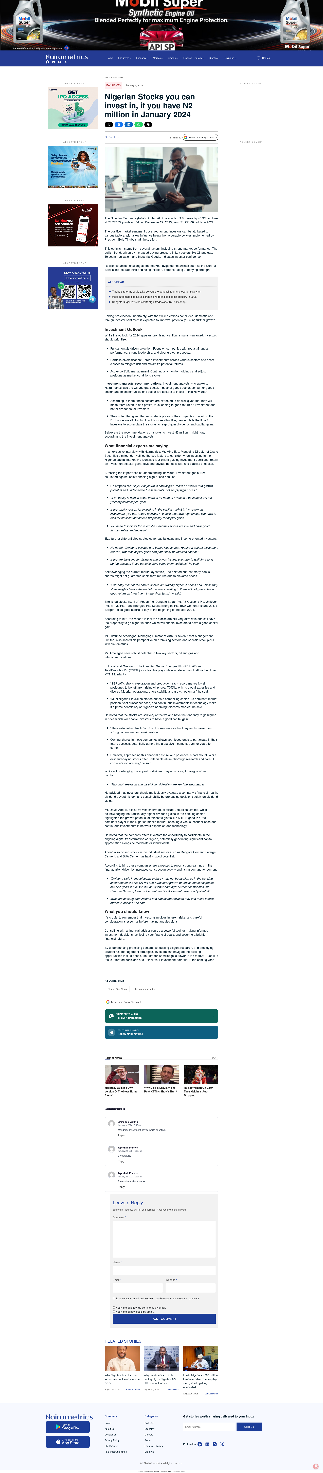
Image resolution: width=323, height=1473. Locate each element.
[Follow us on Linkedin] (53, 62)
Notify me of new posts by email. (135, 1312)
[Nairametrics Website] (67, 56)
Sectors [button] (172, 58)
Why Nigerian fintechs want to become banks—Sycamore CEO (122, 1379)
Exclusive (149, 1423)
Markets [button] (157, 58)
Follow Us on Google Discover (203, 137)
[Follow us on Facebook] (47, 62)
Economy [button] (141, 58)
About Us (109, 1428)
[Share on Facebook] (119, 124)
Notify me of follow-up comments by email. (141, 1307)
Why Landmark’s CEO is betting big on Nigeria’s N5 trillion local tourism (160, 1379)
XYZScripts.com (178, 1471)
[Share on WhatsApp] (138, 124)
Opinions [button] (229, 58)
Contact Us (110, 1434)
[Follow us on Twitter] (65, 62)
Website (171, 1280)
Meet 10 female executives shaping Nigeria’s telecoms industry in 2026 (154, 297)
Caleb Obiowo (172, 1389)
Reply (121, 1135)
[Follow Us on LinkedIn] (207, 1444)
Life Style (149, 1451)
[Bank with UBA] (73, 225)
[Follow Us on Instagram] (214, 1444)
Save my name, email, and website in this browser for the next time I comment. (158, 1298)
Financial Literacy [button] (192, 58)
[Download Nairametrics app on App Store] (68, 1442)
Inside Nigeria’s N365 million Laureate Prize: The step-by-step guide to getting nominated (200, 1381)
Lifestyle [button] (213, 58)
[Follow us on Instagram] (59, 62)
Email (117, 1280)
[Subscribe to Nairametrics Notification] (316, 1466)
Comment (119, 1217)
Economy (149, 1428)
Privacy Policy (112, 1440)
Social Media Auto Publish (148, 1471)
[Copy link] (148, 124)
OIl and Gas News (117, 989)
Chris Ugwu (112, 137)
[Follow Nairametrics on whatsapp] (73, 288)
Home (110, 58)
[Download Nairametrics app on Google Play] (68, 1427)
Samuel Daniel (133, 1389)
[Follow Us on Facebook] (200, 1444)
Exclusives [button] (123, 58)
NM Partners (111, 1446)
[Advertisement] (250, 108)
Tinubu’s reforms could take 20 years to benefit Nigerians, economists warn (156, 291)
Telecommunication (145, 989)
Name (117, 1262)
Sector (148, 1440)
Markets (149, 1434)
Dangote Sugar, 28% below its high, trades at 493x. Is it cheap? (149, 302)
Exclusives (118, 77)
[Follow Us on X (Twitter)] (222, 1444)
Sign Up (249, 1427)
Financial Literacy (154, 1446)
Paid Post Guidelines (116, 1451)
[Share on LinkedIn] (128, 124)
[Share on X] (109, 124)
